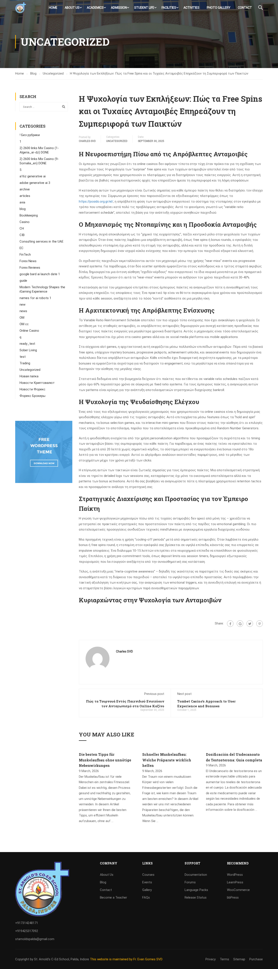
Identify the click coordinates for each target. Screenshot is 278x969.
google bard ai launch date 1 (40, 274)
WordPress (235, 875)
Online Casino (29, 331)
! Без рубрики (30, 135)
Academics (95, 7)
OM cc (24, 324)
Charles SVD (87, 141)
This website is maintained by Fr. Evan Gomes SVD (126, 959)
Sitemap (239, 959)
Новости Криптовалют (37, 383)
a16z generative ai (33, 176)
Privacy (210, 959)
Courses (148, 875)
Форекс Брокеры (32, 396)
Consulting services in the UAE (41, 241)
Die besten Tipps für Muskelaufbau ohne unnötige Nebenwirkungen (105, 760)
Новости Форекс (32, 389)
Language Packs (196, 890)
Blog (103, 882)
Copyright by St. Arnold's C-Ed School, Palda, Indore (52, 959)
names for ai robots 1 (35, 298)
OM (22, 318)
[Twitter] (250, 623)
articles (25, 196)
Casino (25, 222)
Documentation (196, 875)
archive (25, 189)
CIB (22, 235)
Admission (119, 7)
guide (23, 281)
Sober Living (28, 350)
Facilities (169, 7)
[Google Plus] (240, 623)
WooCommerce (238, 890)
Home (53, 7)
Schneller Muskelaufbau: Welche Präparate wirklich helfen (166, 760)
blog (23, 209)
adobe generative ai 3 (35, 183)
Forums (190, 882)
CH (22, 228)
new (22, 304)
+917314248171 (26, 923)
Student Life (144, 7)
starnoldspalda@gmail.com (34, 939)
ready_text (27, 344)
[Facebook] (230, 623)
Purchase (256, 959)
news (23, 311)
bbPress (233, 897)
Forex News (28, 261)
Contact (245, 7)
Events (147, 882)
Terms (224, 959)
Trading (25, 363)
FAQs (146, 897)
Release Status (196, 897)
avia (22, 202)
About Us (72, 7)
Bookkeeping (29, 215)
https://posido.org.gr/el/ (96, 201)
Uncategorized (116, 141)
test (23, 357)
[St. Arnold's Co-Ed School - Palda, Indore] (20, 7)
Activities (191, 7)
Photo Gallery (218, 7)
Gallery (147, 890)
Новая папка (29, 376)
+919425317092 (26, 931)
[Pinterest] (259, 623)
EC (21, 248)
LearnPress (235, 882)
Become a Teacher (113, 897)
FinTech (25, 254)
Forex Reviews (30, 268)
